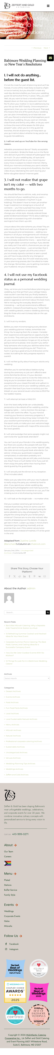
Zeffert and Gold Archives (17, 775)
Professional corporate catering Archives (24, 741)
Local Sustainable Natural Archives (21, 719)
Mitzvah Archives (13, 730)
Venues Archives (13, 758)
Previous (37, 48)
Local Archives (12, 713)
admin (31, 588)
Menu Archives (12, 724)
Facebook (14, 944)
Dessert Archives (13, 691)
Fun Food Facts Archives (17, 708)
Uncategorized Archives (16, 752)
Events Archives (13, 697)
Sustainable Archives (15, 747)
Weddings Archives (14, 769)
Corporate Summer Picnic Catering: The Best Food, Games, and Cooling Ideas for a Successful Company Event (26, 644)
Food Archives (12, 702)
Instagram (13, 949)
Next (46, 48)
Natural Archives (13, 736)
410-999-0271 (20, 834)
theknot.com (38, 544)
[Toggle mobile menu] (48, 5)
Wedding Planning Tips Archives (20, 763)
